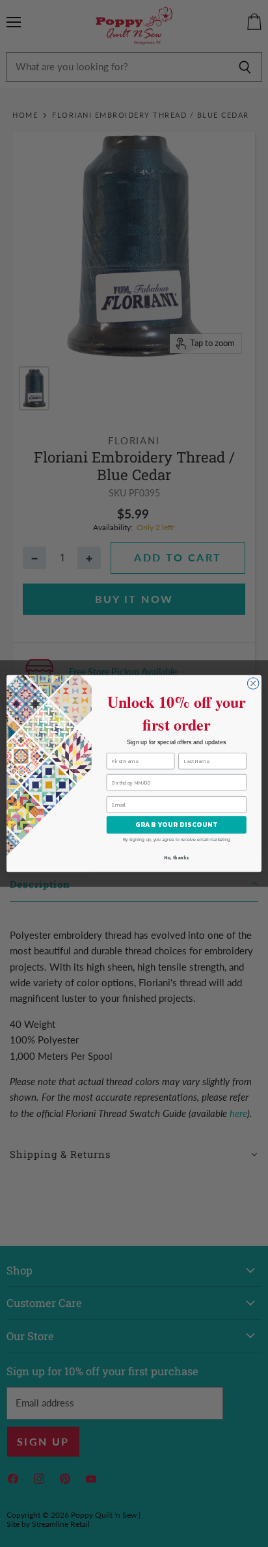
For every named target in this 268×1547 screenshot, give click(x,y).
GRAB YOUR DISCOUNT (176, 824)
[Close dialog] (253, 684)
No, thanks (176, 857)
